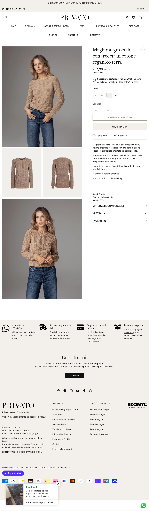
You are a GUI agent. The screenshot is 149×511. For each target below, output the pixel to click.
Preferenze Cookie (61, 439)
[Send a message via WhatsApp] (144, 506)
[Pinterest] (19, 9)
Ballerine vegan (97, 424)
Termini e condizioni (61, 429)
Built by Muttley (64, 468)
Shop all (54, 35)
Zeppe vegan (96, 429)
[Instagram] (3, 9)
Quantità (97, 103)
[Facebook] (11, 9)
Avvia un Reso (59, 424)
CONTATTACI (8, 452)
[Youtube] (7, 9)
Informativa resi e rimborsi (64, 419)
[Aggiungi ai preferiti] (143, 49)
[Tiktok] (15, 9)
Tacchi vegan (96, 419)
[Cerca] (6, 17)
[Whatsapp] (24, 9)
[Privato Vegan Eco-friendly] (74, 18)
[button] (140, 17)
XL (116, 95)
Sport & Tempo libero (56, 26)
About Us (73, 35)
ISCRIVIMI (74, 375)
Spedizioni (57, 414)
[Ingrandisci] (77, 52)
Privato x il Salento (107, 26)
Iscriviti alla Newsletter (63, 449)
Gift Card (134, 26)
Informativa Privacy (61, 434)
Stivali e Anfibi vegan (100, 409)
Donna (29, 26)
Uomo (81, 26)
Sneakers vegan (97, 414)
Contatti (95, 35)
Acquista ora (119, 126)
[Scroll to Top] (143, 495)
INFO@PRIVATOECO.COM (29, 452)
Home (13, 26)
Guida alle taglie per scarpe (65, 409)
